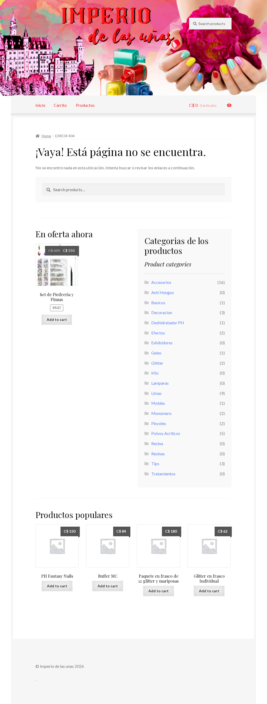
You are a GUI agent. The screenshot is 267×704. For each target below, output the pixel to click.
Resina (157, 443)
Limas (156, 393)
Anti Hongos (162, 292)
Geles (156, 352)
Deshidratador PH (167, 322)
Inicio (40, 105)
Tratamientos (163, 473)
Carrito (60, 105)
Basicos (158, 302)
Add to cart (57, 319)
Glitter (157, 362)
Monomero (161, 413)
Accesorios (161, 282)
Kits (155, 372)
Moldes (158, 403)
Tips (155, 463)
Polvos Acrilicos (165, 433)
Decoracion (161, 312)
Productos (85, 105)
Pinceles (158, 423)
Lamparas (160, 383)
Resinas (158, 453)
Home (46, 136)
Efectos (158, 332)
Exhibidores (162, 342)
